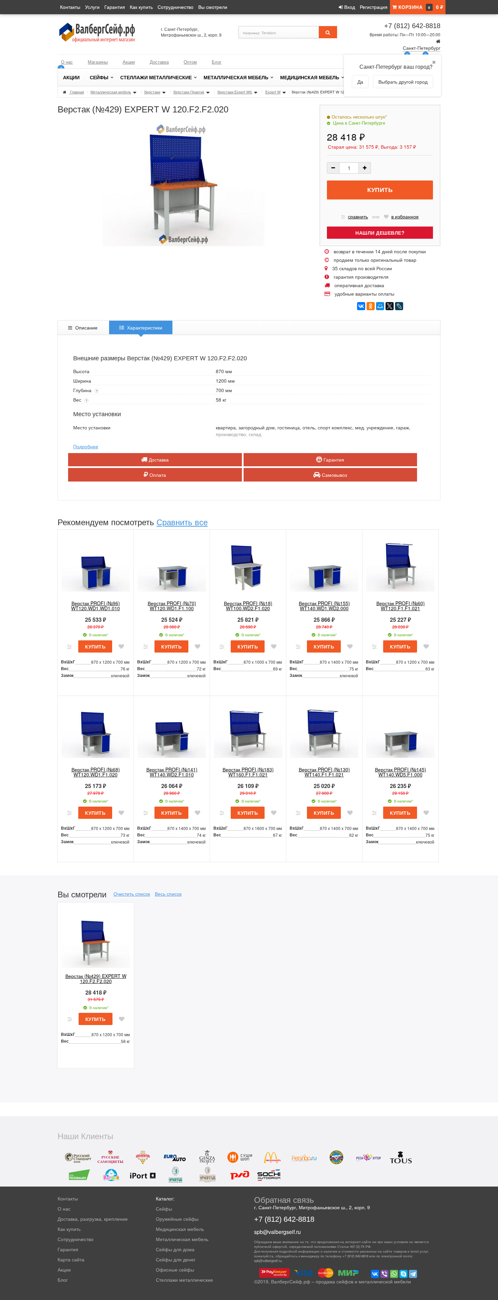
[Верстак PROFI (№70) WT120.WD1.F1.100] (172, 565)
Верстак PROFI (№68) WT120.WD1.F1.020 (95, 772)
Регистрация (374, 6)
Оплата (157, 474)
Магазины (98, 62)
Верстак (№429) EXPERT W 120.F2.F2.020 (95, 978)
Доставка (159, 62)
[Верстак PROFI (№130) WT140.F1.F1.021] (324, 731)
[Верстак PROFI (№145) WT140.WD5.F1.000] (400, 731)
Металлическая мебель (236, 77)
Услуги (92, 6)
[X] (390, 306)
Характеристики (144, 327)
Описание (86, 327)
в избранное (405, 216)
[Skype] (403, 1274)
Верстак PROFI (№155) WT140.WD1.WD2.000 (324, 606)
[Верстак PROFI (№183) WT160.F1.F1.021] (248, 731)
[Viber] (384, 1274)
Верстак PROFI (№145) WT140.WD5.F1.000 (400, 772)
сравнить (358, 216)
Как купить (141, 6)
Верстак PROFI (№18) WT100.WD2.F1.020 (248, 606)
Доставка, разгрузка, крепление (93, 1218)
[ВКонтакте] (361, 306)
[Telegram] (413, 1274)
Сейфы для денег (175, 1259)
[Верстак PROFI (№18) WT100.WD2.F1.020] (248, 565)
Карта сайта (71, 1259)
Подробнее (85, 446)
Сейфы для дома (175, 1249)
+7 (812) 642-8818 (412, 25)
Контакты (70, 6)
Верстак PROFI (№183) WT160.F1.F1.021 (248, 772)
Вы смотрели (212, 6)
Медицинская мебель (309, 77)
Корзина (420, 6)
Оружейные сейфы (177, 1218)
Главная (77, 91)
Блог (217, 62)
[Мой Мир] (380, 306)
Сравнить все (182, 522)
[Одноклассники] (371, 306)
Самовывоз (333, 474)
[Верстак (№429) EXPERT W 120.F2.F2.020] (96, 938)
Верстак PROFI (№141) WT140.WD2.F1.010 (172, 772)
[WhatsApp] (394, 1274)
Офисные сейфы (175, 1269)
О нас (67, 62)
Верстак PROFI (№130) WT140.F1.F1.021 (324, 772)
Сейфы (99, 77)
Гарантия (114, 6)
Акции (129, 62)
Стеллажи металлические (156, 77)
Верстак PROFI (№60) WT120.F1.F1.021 (400, 606)
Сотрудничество (175, 6)
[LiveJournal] (399, 306)
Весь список (168, 893)
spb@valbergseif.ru (277, 1232)
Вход (349, 6)
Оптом (190, 62)
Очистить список (131, 893)
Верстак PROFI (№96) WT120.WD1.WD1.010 (95, 606)
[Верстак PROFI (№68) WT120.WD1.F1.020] (95, 731)
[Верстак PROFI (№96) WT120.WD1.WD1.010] (95, 565)
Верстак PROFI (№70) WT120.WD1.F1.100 (172, 606)
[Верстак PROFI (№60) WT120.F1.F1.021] (400, 565)
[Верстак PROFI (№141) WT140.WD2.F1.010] (172, 731)
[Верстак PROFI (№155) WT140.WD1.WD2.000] (324, 565)
